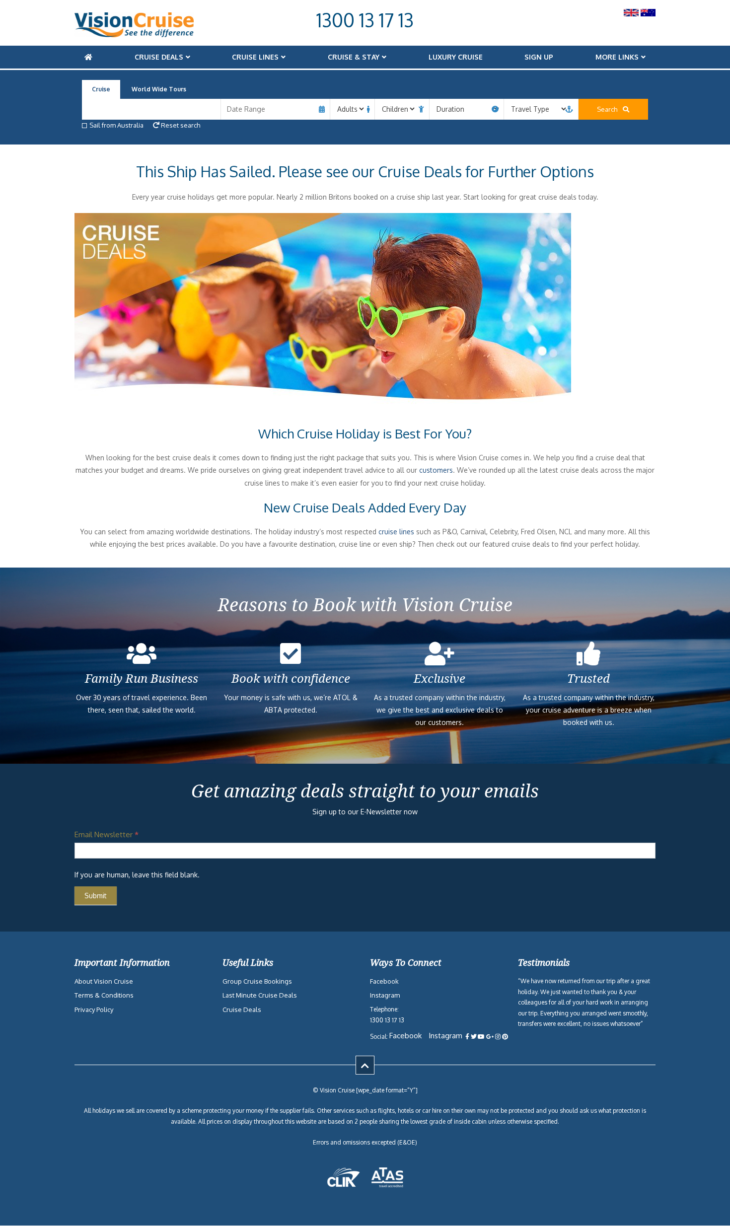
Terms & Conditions (104, 996)
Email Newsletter (106, 834)
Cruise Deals (159, 57)
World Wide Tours (159, 89)
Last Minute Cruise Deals (259, 996)
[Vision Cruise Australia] (134, 34)
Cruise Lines (255, 57)
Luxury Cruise (456, 57)
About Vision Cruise (103, 981)
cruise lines (396, 531)
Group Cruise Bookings (257, 981)
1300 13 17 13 (365, 20)
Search (609, 109)
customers (436, 470)
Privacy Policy (93, 1009)
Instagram (385, 996)
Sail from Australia (116, 125)
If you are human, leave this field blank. (137, 874)
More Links (617, 57)
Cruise (101, 89)
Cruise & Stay (353, 57)
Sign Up (538, 57)
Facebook (384, 981)
